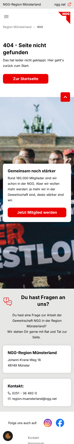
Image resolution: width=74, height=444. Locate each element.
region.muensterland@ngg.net (34, 399)
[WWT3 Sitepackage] (63, 16)
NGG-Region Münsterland (22, 4)
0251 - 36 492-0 (24, 393)
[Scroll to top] (65, 97)
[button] (8, 436)
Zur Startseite (25, 78)
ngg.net (60, 4)
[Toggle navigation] (6, 16)
